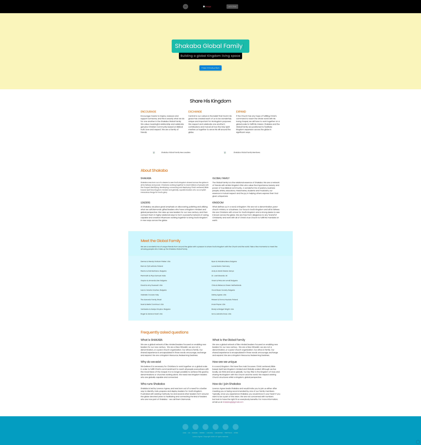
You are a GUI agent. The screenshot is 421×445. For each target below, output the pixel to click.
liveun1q (210, 433)
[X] (195, 427)
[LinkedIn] (205, 427)
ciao (184, 433)
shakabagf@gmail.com (233, 402)
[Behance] (236, 427)
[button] (185, 6)
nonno (202, 433)
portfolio (228, 433)
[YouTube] (216, 427)
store (236, 433)
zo (189, 433)
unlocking (219, 433)
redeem (195, 433)
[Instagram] (225, 427)
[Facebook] (185, 427)
